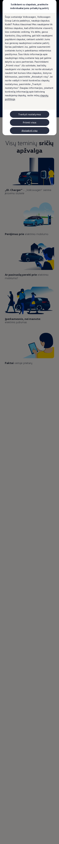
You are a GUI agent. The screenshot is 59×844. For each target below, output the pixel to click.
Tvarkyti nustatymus (29, 114)
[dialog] (29, 422)
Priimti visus (29, 122)
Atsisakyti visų (29, 130)
